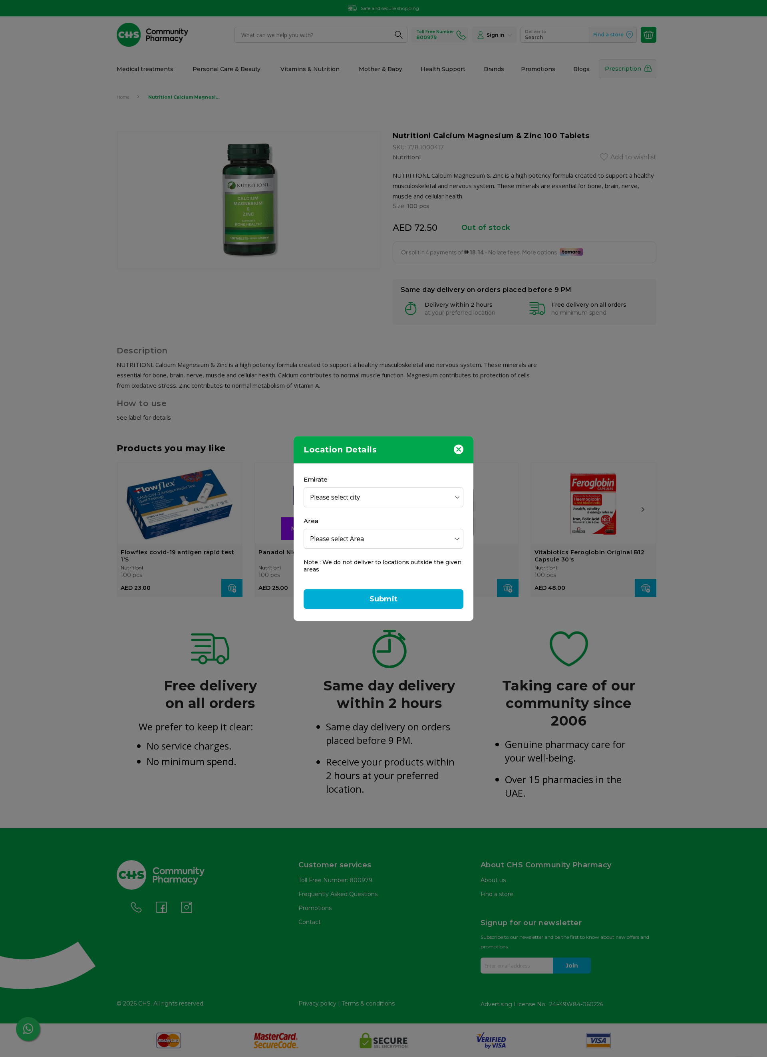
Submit (383, 599)
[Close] (458, 449)
